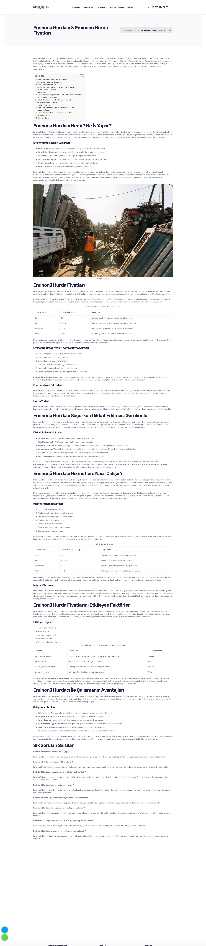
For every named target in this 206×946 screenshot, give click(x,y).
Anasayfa (76, 7)
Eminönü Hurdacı (40, 172)
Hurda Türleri (42, 92)
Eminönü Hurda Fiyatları (45, 85)
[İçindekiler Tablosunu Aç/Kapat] (80, 76)
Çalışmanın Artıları (44, 115)
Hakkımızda (88, 7)
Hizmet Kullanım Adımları (47, 102)
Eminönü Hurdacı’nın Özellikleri (49, 82)
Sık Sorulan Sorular (43, 118)
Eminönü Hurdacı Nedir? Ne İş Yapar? (51, 80)
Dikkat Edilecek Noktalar (47, 97)
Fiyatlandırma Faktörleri (46, 90)
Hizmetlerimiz (101, 7)
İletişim (130, 7)
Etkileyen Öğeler (43, 110)
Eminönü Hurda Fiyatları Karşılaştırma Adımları (55, 87)
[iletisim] (4, 929)
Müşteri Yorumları (44, 105)
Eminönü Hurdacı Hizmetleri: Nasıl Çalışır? (53, 100)
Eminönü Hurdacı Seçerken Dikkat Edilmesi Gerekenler (58, 95)
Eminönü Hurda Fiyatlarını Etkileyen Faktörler (55, 107)
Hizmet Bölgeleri (117, 7)
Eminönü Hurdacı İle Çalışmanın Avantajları (53, 113)
